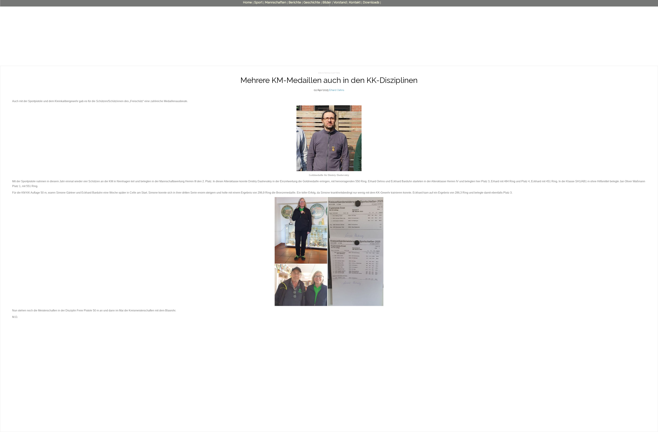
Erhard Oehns (336, 90)
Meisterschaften (329, 73)
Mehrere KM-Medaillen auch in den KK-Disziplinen (329, 80)
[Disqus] (329, 384)
